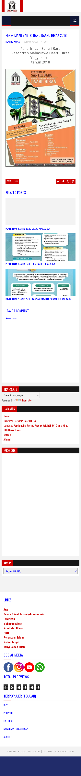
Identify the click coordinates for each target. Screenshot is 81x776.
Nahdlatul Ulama (13, 628)
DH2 (6, 705)
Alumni (7, 439)
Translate (26, 400)
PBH (6, 633)
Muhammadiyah (13, 623)
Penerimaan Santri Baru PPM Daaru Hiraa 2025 (30, 264)
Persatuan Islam (14, 637)
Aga (6, 609)
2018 (9, 181)
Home (6, 416)
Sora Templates (30, 751)
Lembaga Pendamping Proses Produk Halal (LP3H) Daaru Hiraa (36, 425)
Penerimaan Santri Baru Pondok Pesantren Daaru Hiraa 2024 (38, 299)
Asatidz (8, 737)
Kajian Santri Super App (16, 729)
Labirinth (9, 619)
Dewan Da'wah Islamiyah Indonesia (24, 614)
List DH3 (8, 721)
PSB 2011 (8, 713)
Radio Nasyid (11, 642)
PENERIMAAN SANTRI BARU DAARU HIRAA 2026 (28, 228)
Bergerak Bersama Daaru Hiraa (20, 421)
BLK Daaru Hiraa (12, 430)
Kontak (7, 435)
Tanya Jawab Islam (14, 647)
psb (16, 181)
